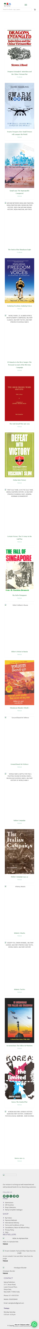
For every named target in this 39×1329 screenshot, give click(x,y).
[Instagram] (7, 1196)
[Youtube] (17, 1196)
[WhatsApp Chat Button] (34, 1324)
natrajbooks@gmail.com (16, 1303)
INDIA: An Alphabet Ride (10, 1242)
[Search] (30, 9)
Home (12, 17)
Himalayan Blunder (9, 1271)
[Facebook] (4, 1196)
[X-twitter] (10, 1196)
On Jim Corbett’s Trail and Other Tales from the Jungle (18, 1257)
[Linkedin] (14, 1196)
